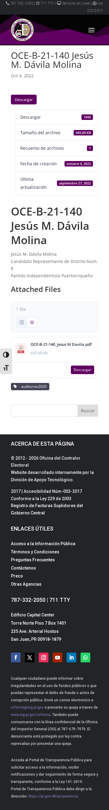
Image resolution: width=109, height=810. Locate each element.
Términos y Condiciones (35, 551)
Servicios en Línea (76, 3)
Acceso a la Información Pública (43, 543)
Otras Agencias (26, 584)
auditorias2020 (33, 386)
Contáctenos (23, 568)
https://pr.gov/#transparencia (53, 796)
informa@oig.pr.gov (27, 707)
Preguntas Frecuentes (33, 559)
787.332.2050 (21, 3)
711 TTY (47, 3)
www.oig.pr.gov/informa (31, 715)
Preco (17, 575)
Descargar (24, 99)
